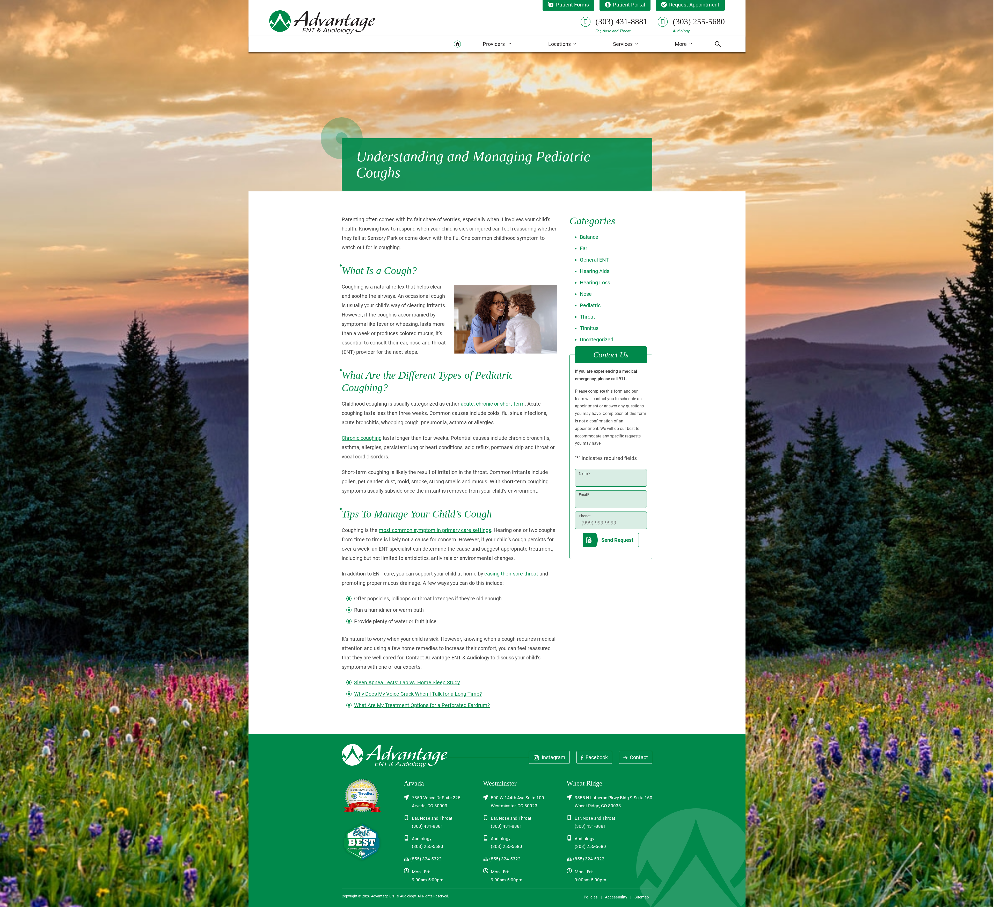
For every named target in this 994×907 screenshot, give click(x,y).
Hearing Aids (594, 271)
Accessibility (616, 897)
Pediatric (590, 305)
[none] (497, 44)
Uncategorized (596, 339)
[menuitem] (457, 44)
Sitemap (641, 897)
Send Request (617, 540)
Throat (587, 317)
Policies (591, 897)
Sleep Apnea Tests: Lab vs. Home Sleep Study (407, 682)
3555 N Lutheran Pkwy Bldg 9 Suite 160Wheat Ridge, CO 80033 (613, 801)
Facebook (596, 757)
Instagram (552, 757)
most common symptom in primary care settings (435, 530)
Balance (589, 237)
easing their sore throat (511, 574)
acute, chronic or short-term (493, 404)
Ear (583, 248)
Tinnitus (589, 328)
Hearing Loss (595, 282)
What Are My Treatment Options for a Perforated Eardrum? (422, 705)
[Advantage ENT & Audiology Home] (322, 21)
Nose (586, 294)
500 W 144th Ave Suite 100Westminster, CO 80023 (517, 801)
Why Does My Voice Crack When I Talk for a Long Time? (418, 694)
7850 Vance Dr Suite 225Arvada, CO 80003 (436, 801)
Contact (638, 757)
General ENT (594, 260)
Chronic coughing (362, 438)
